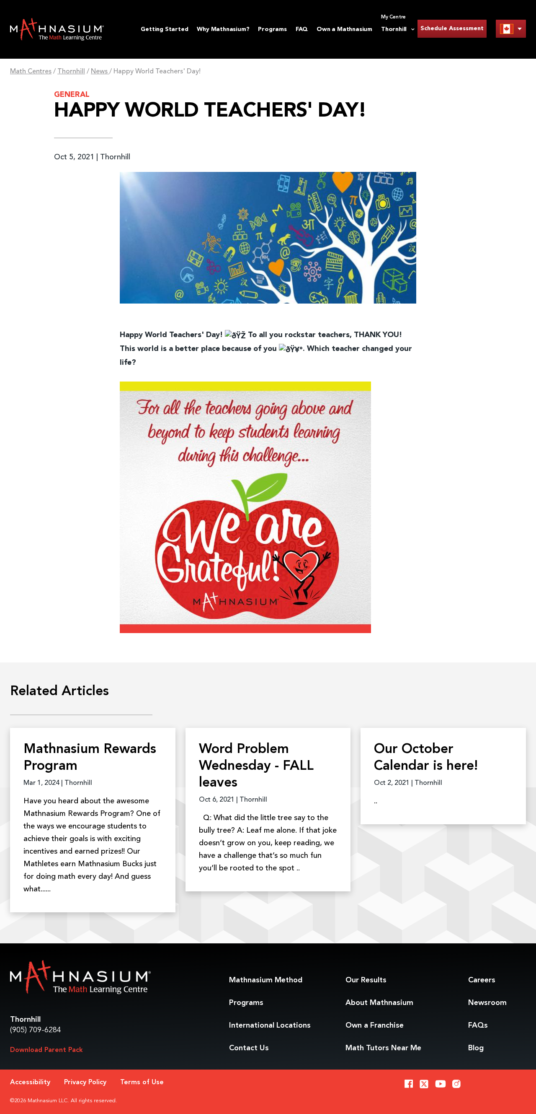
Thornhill (71, 71)
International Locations (270, 1025)
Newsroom (487, 1003)
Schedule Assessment (452, 28)
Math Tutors (383, 1048)
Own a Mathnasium (344, 29)
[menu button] (511, 29)
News (100, 71)
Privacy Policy (85, 1082)
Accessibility (30, 1082)
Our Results (366, 980)
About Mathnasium (379, 1003)
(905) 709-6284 (35, 1030)
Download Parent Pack (46, 1050)
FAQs (478, 1025)
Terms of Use (142, 1082)
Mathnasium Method (265, 980)
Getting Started (164, 29)
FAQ (302, 29)
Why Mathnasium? (223, 29)
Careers (481, 980)
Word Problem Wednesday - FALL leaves (256, 766)
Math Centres (31, 71)
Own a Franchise (374, 1025)
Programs (272, 29)
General (72, 95)
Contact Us (249, 1048)
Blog (476, 1048)
